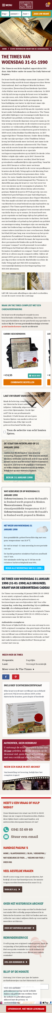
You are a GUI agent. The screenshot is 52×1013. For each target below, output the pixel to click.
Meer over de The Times (17, 669)
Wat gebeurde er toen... (14, 857)
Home (6, 853)
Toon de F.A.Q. (10, 889)
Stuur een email (24, 837)
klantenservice (15, 813)
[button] (13, 281)
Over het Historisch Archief (17, 928)
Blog (29, 853)
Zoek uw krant (41, 13)
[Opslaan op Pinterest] (15, 676)
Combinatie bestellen (22, 382)
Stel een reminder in (14, 962)
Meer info (36, 375)
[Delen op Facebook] (5, 676)
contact (5, 643)
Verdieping (39, 853)
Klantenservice (18, 853)
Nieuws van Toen (35, 857)
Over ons (7, 862)
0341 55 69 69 (22, 830)
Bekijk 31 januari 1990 (19, 477)
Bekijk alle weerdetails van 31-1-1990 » (24, 568)
